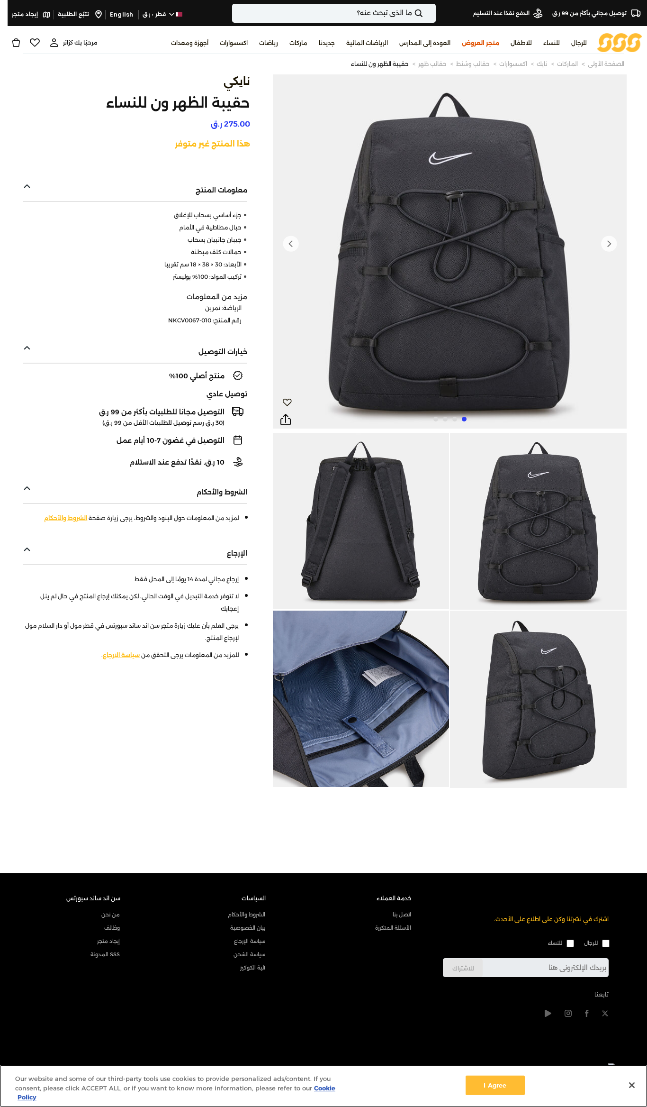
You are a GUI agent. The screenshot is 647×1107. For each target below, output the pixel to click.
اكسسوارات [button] (234, 42)
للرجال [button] (579, 42)
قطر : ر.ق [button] (155, 14)
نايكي (237, 81)
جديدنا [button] (327, 42)
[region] (323, 1086)
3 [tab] (445, 419)
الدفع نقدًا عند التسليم (501, 13)
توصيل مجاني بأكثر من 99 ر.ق (590, 13)
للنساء (555, 943)
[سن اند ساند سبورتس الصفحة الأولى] (619, 41)
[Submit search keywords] (427, 13)
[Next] (290, 243)
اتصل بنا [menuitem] (402, 914)
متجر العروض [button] (480, 42)
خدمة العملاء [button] (394, 898)
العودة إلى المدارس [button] (424, 42)
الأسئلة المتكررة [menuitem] (393, 927)
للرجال (591, 943)
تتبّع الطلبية (74, 14)
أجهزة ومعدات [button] (189, 42)
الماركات (567, 63)
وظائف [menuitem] (112, 927)
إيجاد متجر (25, 14)
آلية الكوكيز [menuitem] (252, 967)
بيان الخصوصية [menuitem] (247, 927)
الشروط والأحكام (65, 517)
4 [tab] (435, 419)
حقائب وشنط (473, 63)
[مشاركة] (285, 420)
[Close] (631, 1085)
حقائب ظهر (432, 63)
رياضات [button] (268, 42)
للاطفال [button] (521, 42)
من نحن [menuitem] (110, 914)
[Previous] (608, 243)
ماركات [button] (298, 42)
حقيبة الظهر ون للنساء (380, 63)
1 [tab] (464, 419)
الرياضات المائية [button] (367, 42)
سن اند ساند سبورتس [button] (93, 898)
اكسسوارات (513, 63)
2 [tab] (454, 419)
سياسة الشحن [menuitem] (249, 954)
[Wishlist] (35, 42)
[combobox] (334, 13)
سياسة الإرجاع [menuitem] (249, 941)
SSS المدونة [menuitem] (105, 954)
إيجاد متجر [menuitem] (108, 941)
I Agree (495, 1085)
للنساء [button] (551, 42)
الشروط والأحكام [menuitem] (246, 914)
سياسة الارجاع (121, 655)
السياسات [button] (254, 898)
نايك (542, 63)
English (122, 14)
